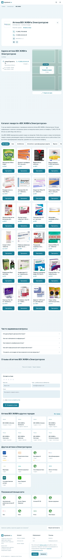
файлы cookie (43, 545)
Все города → (58, 414)
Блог (34, 540)
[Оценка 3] (9, 379)
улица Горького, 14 (10, 62)
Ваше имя (5, 382)
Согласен (35, 554)
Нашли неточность (54, 528)
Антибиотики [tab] (20, 144)
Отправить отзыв (12, 405)
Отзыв (4, 389)
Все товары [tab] (5, 144)
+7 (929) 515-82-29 (21, 35)
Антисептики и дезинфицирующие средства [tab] (38, 144)
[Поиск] (56, 2)
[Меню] (60, 2)
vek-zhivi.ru (19, 38)
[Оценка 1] (4, 379)
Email (40, 382)
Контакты (50, 538)
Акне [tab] (13, 144)
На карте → (26, 64)
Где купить (8, 171)
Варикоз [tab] (55, 144)
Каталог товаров (20, 543)
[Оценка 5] (13, 379)
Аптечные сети (20, 540)
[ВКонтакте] (14, 42)
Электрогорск (10, 6)
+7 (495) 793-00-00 (21, 31)
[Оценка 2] (6, 379)
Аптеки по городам (21, 538)
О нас (34, 538)
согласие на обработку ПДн (13, 400)
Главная (3, 6)
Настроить (43, 554)
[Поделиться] (57, 22)
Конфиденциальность (53, 540)
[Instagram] (17, 42)
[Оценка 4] (11, 379)
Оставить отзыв (27, 27)
